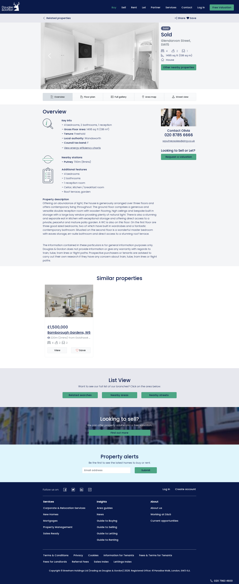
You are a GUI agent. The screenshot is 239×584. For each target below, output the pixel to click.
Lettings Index (123, 561)
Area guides (105, 508)
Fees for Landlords (55, 561)
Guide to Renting (107, 540)
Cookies (93, 555)
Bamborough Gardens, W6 (68, 332)
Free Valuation (221, 7)
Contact (186, 7)
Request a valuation (179, 157)
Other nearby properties (178, 67)
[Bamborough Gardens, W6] (69, 302)
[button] (49, 56)
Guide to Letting (107, 533)
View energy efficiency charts (82, 148)
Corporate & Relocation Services (64, 508)
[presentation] (57, 97)
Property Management (57, 527)
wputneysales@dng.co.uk (179, 141)
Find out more (119, 432)
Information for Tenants (119, 555)
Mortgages (50, 520)
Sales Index (101, 561)
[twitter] (73, 489)
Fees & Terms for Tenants (155, 555)
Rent (134, 7)
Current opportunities (164, 520)
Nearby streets (159, 395)
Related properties (58, 18)
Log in (201, 7)
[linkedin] (81, 489)
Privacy (78, 555)
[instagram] (90, 489)
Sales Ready (51, 533)
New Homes (50, 514)
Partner (155, 7)
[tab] (57, 97)
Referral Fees (80, 561)
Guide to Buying (107, 520)
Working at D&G (160, 514)
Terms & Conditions (55, 555)
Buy (115, 7)
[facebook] (65, 489)
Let (144, 7)
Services (171, 7)
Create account (185, 489)
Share (181, 18)
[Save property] (191, 18)
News (100, 514)
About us (156, 508)
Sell (123, 7)
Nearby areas (119, 395)
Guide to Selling (107, 527)
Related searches (80, 395)
